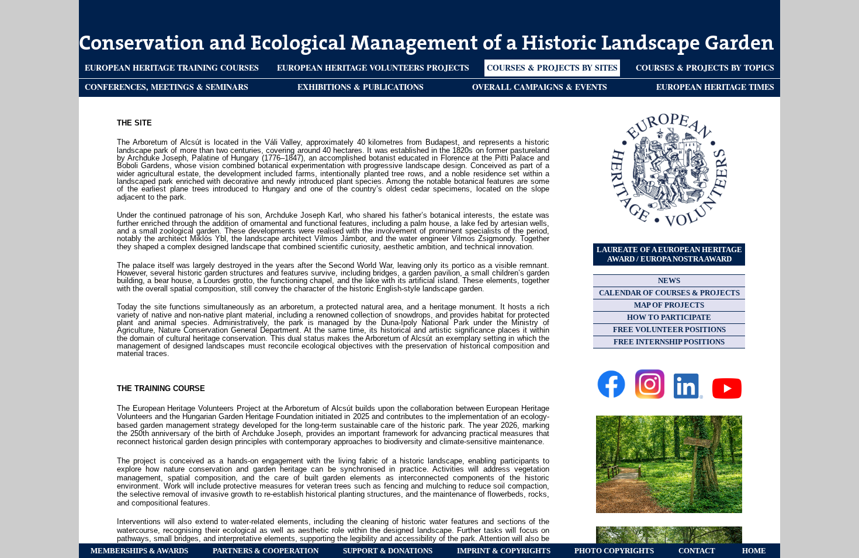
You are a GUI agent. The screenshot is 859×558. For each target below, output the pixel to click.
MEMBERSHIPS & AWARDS (139, 550)
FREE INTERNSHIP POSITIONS (669, 341)
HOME (754, 550)
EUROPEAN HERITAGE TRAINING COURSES (172, 67)
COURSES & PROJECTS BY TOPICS (705, 67)
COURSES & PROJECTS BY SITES (552, 67)
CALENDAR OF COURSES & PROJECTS (669, 292)
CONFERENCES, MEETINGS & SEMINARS (166, 87)
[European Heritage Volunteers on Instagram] (649, 396)
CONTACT (696, 550)
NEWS (669, 280)
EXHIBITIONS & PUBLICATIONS (360, 87)
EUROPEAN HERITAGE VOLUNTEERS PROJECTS (373, 67)
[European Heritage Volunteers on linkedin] (688, 396)
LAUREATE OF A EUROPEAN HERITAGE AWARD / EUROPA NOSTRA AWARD (669, 254)
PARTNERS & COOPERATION (265, 550)
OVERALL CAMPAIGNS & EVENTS (539, 87)
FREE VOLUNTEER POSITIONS (669, 329)
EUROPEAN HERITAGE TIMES (715, 87)
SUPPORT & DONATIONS (387, 550)
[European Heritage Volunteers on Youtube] (727, 396)
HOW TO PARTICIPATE (669, 317)
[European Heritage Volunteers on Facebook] (611, 396)
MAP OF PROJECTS (669, 305)
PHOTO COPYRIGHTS (614, 550)
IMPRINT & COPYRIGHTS (503, 550)
